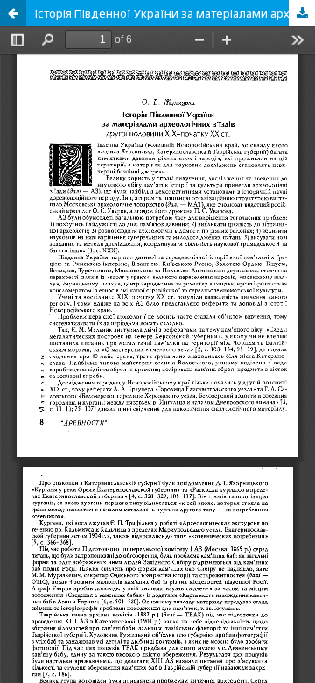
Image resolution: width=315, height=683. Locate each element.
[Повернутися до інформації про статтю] (13, 13)
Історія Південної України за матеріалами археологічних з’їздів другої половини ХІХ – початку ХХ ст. (175, 13)
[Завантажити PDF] (302, 13)
